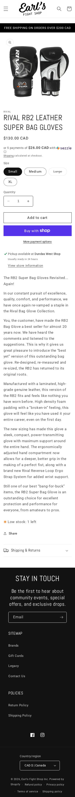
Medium (35, 171)
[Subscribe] (61, 617)
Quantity (10, 192)
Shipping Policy (20, 715)
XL (10, 182)
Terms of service (27, 791)
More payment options (37, 241)
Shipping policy (52, 791)
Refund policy (33, 784)
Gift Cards (16, 656)
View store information (25, 265)
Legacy (13, 666)
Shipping (9, 155)
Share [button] (13, 533)
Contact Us (16, 676)
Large (60, 172)
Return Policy (18, 705)
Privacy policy (55, 784)
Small (13, 171)
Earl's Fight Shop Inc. (35, 779)
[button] (6, 9)
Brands (13, 645)
